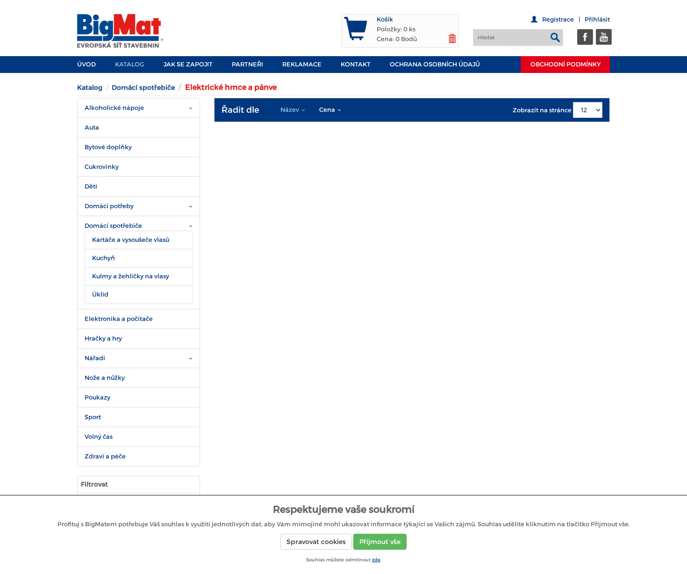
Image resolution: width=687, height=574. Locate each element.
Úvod (86, 64)
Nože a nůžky (105, 378)
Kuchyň (103, 258)
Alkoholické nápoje (114, 108)
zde (376, 560)
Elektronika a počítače (119, 319)
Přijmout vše (380, 542)
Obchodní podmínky (565, 64)
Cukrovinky (102, 167)
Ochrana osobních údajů (435, 64)
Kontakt (356, 64)
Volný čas (99, 437)
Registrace (558, 19)
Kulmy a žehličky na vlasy (130, 276)
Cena (327, 110)
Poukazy (97, 397)
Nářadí (95, 358)
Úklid (100, 294)
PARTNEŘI (247, 64)
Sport (93, 417)
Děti (91, 186)
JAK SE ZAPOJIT (188, 64)
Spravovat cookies (316, 542)
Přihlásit (597, 19)
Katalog (129, 64)
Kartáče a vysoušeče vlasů (130, 240)
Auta (92, 127)
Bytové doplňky (108, 147)
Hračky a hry (103, 338)
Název (290, 110)
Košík (385, 19)
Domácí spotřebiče (143, 87)
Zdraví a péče (105, 456)
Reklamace (302, 64)
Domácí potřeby (109, 206)
